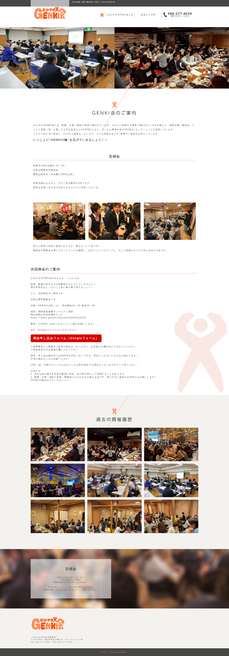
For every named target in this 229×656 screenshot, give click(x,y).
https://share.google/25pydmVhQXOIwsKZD (58, 317)
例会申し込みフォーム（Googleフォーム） (66, 338)
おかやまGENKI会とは (120, 14)
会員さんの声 (148, 14)
